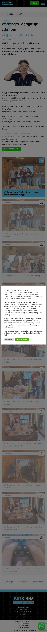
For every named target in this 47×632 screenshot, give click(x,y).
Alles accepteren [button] (22, 339)
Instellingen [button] (9, 339)
